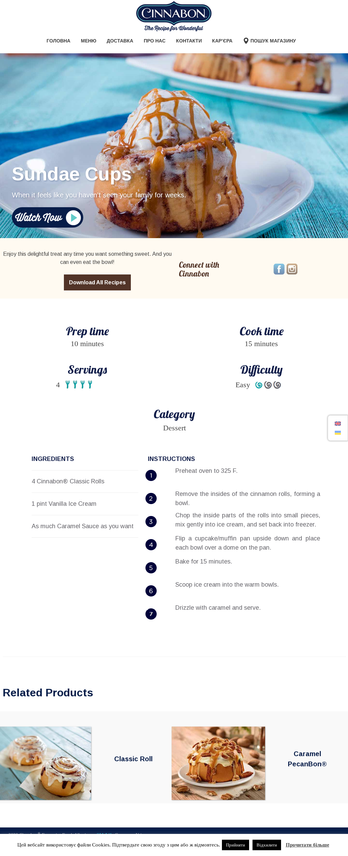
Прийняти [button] (235, 845)
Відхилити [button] (267, 845)
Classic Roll (133, 759)
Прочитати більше (307, 845)
